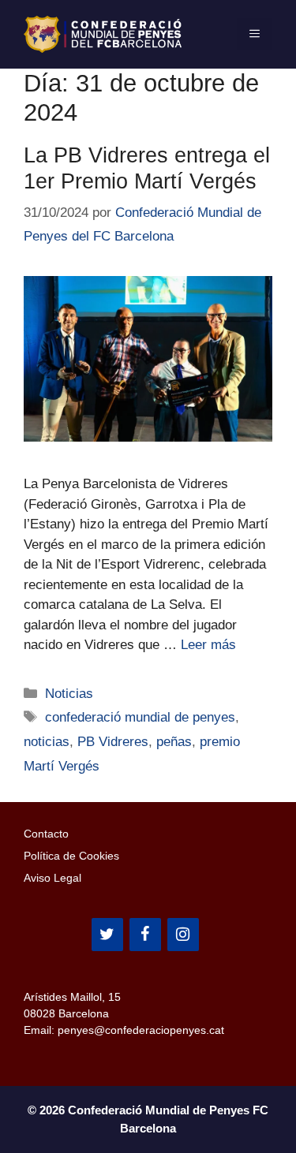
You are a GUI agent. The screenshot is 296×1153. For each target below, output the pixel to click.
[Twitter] (107, 934)
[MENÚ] (254, 34)
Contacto (46, 833)
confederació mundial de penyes (140, 717)
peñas (174, 741)
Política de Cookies (71, 855)
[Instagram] (183, 934)
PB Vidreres (112, 741)
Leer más (208, 644)
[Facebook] (145, 934)
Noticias (69, 693)
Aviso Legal (52, 877)
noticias (46, 741)
